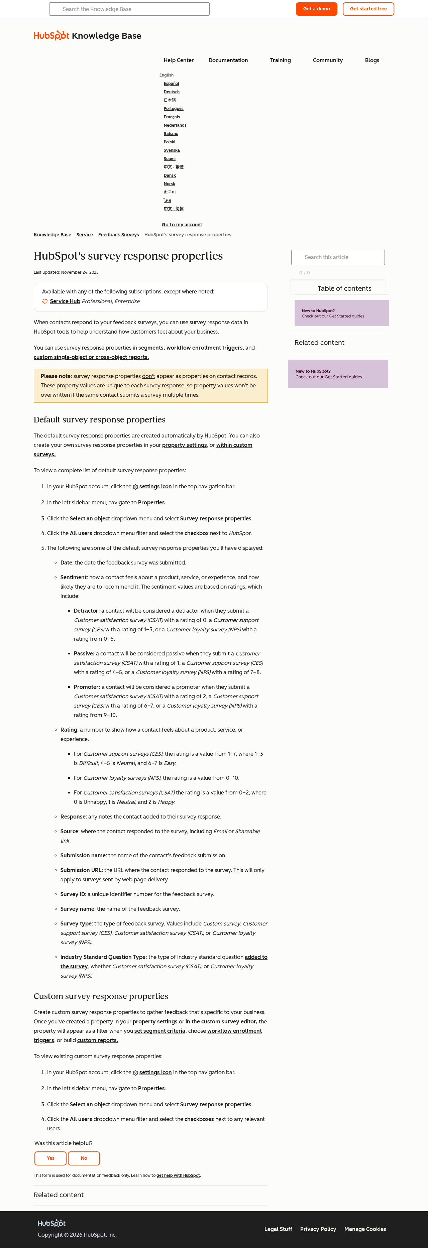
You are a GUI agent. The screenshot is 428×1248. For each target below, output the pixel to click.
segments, (152, 348)
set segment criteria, (160, 1031)
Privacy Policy (318, 1229)
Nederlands (175, 125)
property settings (184, 445)
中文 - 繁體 (174, 167)
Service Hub (65, 301)
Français (172, 117)
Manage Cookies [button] (365, 1229)
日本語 (170, 100)
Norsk (169, 183)
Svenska (172, 150)
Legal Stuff (278, 1229)
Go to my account (182, 225)
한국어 (170, 192)
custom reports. (97, 1040)
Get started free (368, 9)
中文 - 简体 (174, 209)
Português (174, 108)
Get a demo (316, 9)
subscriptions (145, 291)
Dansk (170, 175)
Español (171, 83)
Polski (169, 142)
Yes (51, 1158)
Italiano (171, 133)
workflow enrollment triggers (205, 348)
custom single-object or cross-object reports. (91, 357)
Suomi (170, 158)
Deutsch (172, 92)
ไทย (167, 200)
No (84, 1158)
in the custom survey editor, (220, 1021)
